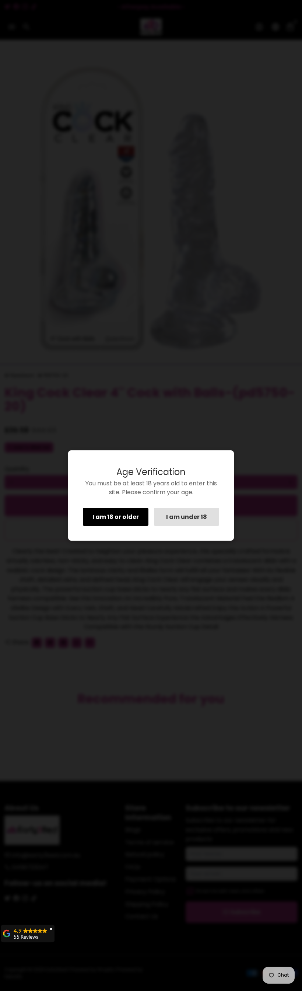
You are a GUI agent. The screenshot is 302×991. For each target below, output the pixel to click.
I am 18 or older (115, 517)
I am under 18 (186, 517)
